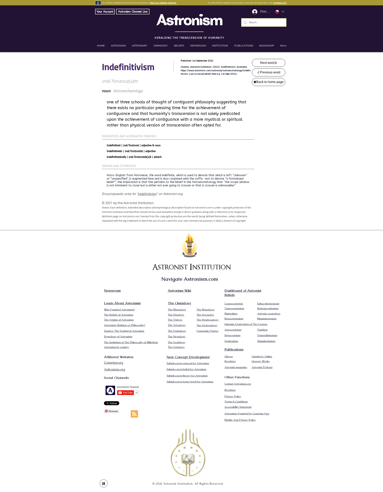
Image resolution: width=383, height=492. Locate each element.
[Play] (104, 483)
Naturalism (230, 313)
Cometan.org (279, 2)
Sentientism (231, 341)
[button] (266, 45)
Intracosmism (232, 335)
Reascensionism (233, 318)
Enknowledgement (268, 303)
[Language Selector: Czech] (279, 11)
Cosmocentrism (233, 303)
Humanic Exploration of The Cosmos (246, 324)
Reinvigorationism (267, 308)
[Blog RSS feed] (134, 414)
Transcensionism (234, 308)
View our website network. (163, 2)
